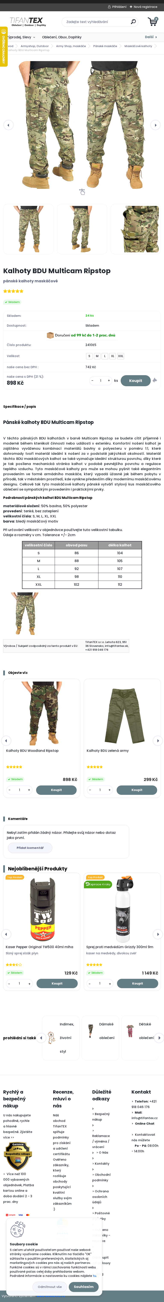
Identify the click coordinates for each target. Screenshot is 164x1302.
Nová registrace (145, 7)
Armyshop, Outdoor (35, 46)
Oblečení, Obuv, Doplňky (62, 37)
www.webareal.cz (51, 1296)
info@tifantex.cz (145, 1118)
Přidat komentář (30, 848)
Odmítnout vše (50, 1287)
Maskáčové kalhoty (138, 46)
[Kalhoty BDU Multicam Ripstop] (82, 125)
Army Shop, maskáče (71, 46)
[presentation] (8, 125)
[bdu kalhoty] (24, 594)
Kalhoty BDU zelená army (108, 751)
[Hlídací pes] (154, 381)
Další (149, 37)
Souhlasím (84, 1286)
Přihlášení (119, 7)
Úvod (9, 46)
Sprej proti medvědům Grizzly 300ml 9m (119, 947)
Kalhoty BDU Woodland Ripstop (32, 751)
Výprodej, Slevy (18, 37)
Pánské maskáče (105, 46)
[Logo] (29, 22)
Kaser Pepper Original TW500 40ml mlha (39, 947)
